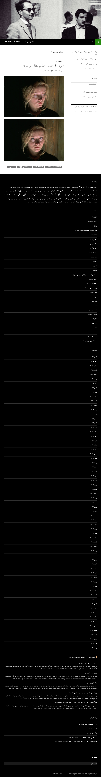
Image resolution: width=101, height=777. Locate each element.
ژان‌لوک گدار (55, 202)
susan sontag (67, 191)
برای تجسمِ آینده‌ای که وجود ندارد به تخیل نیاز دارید (83, 693)
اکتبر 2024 (94, 392)
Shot (95, 226)
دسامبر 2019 (93, 617)
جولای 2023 (93, 454)
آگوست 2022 (93, 489)
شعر (75, 199)
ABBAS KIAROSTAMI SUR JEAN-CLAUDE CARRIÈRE (76, 703)
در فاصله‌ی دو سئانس (91, 284)
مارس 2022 (94, 511)
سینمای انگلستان (44, 195)
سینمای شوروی (11, 167)
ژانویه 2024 (94, 428)
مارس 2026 (94, 357)
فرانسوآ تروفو (30, 199)
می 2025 (94, 379)
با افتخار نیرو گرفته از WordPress (59, 774)
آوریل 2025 (94, 383)
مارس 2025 (94, 388)
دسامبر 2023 (93, 432)
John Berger (12, 187)
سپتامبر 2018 (93, 630)
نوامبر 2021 (94, 529)
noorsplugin (93, 774)
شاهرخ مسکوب (79, 199)
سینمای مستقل (94, 199)
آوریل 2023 (94, 467)
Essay (56, 187)
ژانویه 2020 (94, 613)
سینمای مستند (87, 199)
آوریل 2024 (94, 419)
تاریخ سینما (34, 191)
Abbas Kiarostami (88, 188)
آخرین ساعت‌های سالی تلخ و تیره (87, 663)
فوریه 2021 (94, 569)
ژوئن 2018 (94, 644)
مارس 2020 (94, 604)
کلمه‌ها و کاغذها (92, 315)
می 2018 (94, 648)
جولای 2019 (93, 626)
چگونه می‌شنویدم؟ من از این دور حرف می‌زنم (76, 202)
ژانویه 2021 (94, 573)
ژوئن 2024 (94, 410)
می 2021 (94, 555)
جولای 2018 (93, 639)
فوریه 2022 (94, 516)
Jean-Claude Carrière (37, 187)
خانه (92, 41)
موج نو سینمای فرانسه (10, 199)
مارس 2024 (94, 423)
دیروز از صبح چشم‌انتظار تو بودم (43, 66)
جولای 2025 (93, 375)
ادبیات (51, 191)
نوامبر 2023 (94, 436)
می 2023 (94, 463)
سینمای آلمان (68, 195)
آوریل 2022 (94, 507)
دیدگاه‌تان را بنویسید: (46, 71)
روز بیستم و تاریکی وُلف (90, 673)
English (94, 218)
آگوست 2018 (93, 635)
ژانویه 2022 (94, 520)
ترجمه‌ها (95, 262)
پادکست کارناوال (92, 253)
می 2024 (94, 414)
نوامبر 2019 (94, 622)
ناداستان (95, 202)
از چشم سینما (93, 240)
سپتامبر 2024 (93, 397)
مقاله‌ (96, 328)
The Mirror (38, 167)
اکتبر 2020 (94, 586)
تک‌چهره (95, 266)
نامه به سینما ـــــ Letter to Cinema (19, 42)
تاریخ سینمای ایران (22, 191)
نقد (96, 332)
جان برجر (12, 191)
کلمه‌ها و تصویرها (92, 310)
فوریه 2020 (94, 608)
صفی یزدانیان (70, 199)
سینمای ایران (24, 195)
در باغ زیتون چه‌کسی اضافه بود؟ (85, 195)
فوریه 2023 (94, 476)
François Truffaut (49, 188)
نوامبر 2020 (94, 582)
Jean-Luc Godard (23, 188)
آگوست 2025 (93, 370)
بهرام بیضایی (40, 191)
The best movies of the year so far (85, 231)
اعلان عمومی (93, 244)
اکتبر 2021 (94, 533)
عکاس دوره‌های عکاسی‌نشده (41, 199)
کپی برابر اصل (30, 202)
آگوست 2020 (93, 595)
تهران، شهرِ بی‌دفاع (92, 683)
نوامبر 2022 (94, 485)
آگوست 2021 (93, 542)
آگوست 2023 (93, 450)
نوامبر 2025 (94, 361)
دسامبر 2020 (93, 577)
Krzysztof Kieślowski (90, 191)
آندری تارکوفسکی (27, 167)
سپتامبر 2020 (93, 591)
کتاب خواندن (49, 202)
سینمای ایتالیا (34, 195)
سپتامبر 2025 (93, 366)
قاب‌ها (95, 306)
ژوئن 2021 (94, 551)
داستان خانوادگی (92, 279)
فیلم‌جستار (18, 199)
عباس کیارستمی (60, 199)
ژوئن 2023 (94, 458)
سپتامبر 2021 (93, 538)
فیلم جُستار (94, 301)
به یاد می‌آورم (93, 248)
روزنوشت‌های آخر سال (91, 288)
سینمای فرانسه (10, 195)
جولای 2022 (93, 494)
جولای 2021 (93, 547)
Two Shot (58, 62)
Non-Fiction (75, 191)
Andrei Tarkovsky (54, 167)
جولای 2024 (93, 406)
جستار (8, 191)
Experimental (92, 222)
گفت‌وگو (95, 319)
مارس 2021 (94, 564)
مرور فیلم (94, 323)
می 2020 (94, 600)
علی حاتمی (50, 199)
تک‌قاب (95, 270)
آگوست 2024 (93, 401)
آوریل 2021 (94, 560)
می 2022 (94, 503)
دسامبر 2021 (93, 525)
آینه (19, 167)
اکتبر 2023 (94, 441)
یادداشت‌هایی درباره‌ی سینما (89, 341)
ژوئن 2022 (94, 498)
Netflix (82, 191)
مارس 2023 (94, 472)
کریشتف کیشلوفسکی (39, 202)
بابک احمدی (46, 191)
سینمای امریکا (57, 195)
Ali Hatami (75, 187)
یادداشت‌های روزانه (92, 337)
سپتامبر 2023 (93, 445)
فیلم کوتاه (24, 199)
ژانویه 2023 (94, 480)
